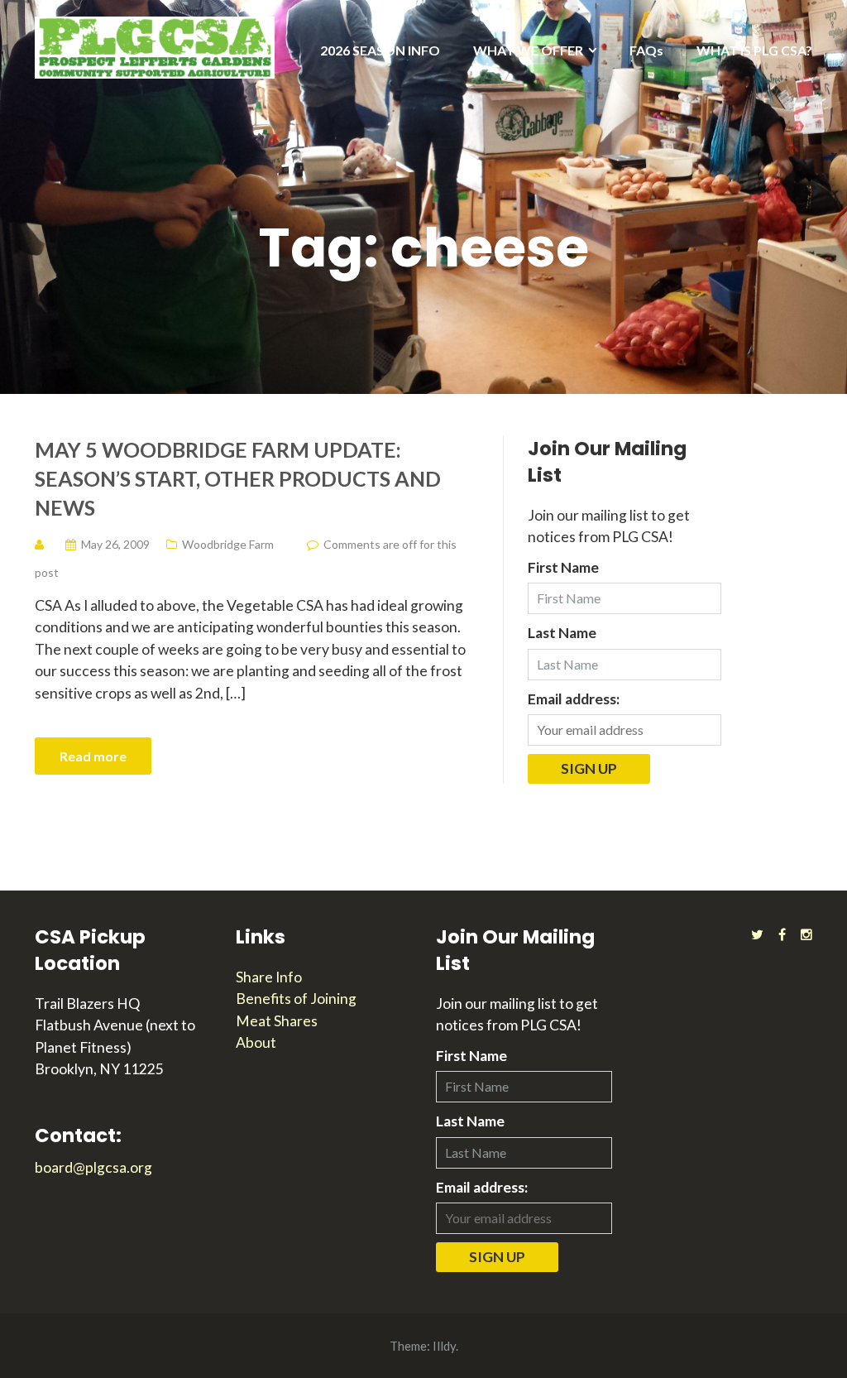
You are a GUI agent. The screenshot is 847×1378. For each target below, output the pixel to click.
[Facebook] (782, 934)
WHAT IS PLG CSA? (754, 50)
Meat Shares (277, 1021)
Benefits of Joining (296, 998)
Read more (93, 756)
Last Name (562, 632)
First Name (563, 567)
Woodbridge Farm (228, 544)
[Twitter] (757, 934)
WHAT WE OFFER (528, 50)
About (256, 1042)
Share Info (269, 977)
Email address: (574, 699)
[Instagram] (806, 934)
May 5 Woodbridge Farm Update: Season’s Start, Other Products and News (238, 478)
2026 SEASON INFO (380, 50)
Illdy (444, 1345)
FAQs (646, 50)
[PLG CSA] (155, 46)
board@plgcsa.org (93, 1167)
